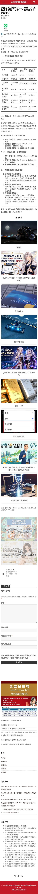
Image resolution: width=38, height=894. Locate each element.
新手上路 (4, 761)
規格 (12, 510)
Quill (20, 887)
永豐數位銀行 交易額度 (19, 500)
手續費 (19, 247)
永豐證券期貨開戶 (19, 2)
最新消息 (4, 765)
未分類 (3, 758)
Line (19, 876)
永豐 (6, 508)
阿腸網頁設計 (22, 890)
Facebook (15, 876)
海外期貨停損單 (19, 436)
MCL (28, 508)
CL (25, 508)
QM (32, 508)
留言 (3, 603)
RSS (22, 876)
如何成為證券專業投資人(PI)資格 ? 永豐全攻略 (16, 799)
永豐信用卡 (19, 311)
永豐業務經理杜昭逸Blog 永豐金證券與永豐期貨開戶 (21, 885)
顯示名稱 (5, 627)
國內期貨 (4, 772)
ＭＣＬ (8, 510)
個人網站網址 (6, 644)
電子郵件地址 (6, 636)
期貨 (10, 508)
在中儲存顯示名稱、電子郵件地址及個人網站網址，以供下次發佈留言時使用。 (18, 657)
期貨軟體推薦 (19, 342)
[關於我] (19, 716)
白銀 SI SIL (19, 406)
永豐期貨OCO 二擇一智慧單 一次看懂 (11, 573)
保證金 (14, 508)
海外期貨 (4, 18)
